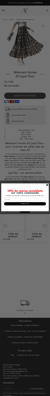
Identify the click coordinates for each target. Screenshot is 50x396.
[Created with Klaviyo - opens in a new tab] (25, 212)
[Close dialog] (47, 185)
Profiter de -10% (25, 204)
